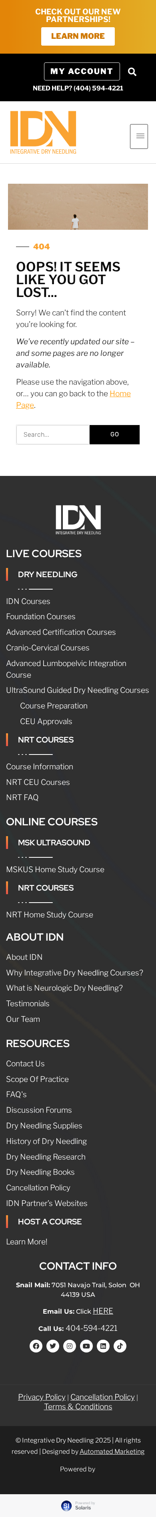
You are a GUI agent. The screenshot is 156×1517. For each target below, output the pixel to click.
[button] (132, 72)
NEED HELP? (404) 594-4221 (78, 88)
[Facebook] (36, 1346)
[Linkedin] (103, 1346)
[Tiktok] (120, 1346)
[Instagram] (69, 1346)
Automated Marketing (112, 1451)
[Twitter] (52, 1346)
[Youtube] (86, 1346)
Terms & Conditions (78, 1406)
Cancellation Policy (102, 1397)
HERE (103, 1311)
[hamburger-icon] (139, 136)
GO (114, 434)
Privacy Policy (42, 1397)
